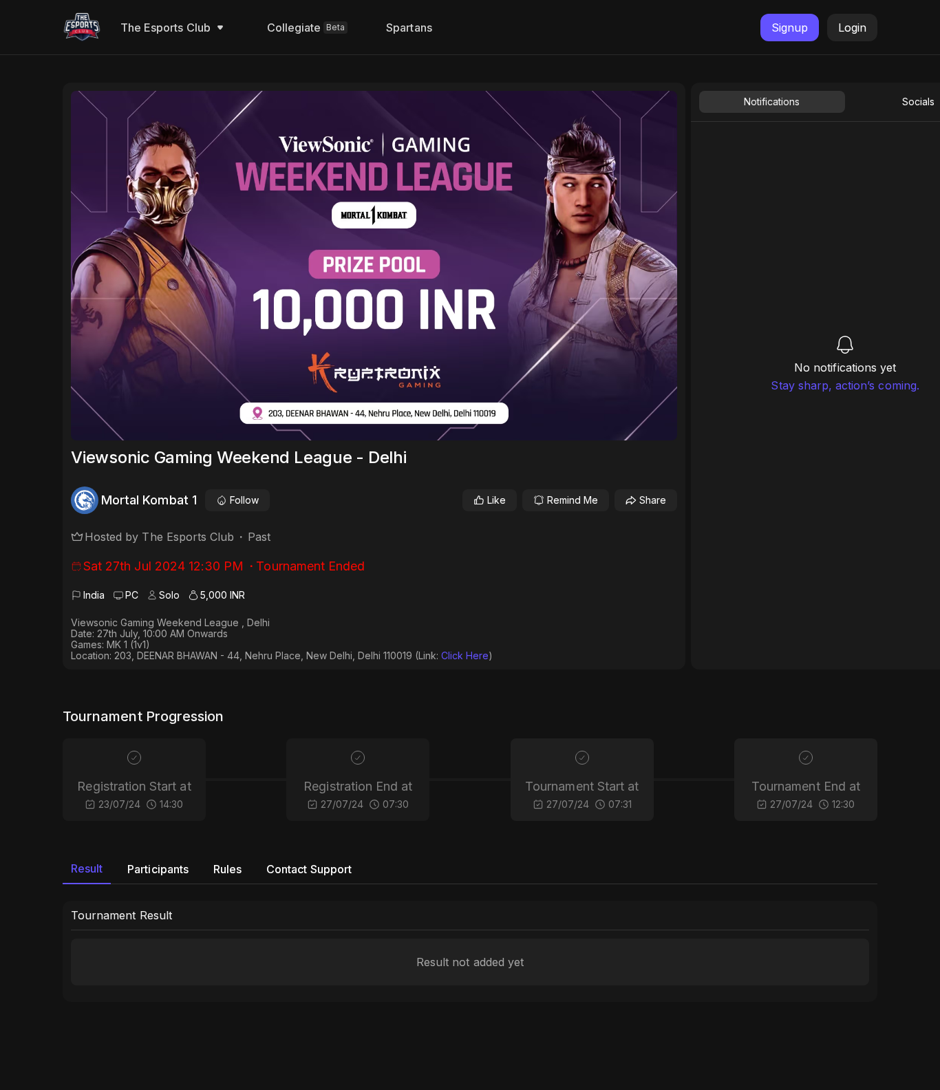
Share (652, 500)
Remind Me (572, 500)
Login (852, 27)
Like (496, 500)
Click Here (465, 655)
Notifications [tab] (772, 101)
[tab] (87, 869)
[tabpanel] (470, 951)
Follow (244, 500)
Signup (789, 27)
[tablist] (470, 869)
